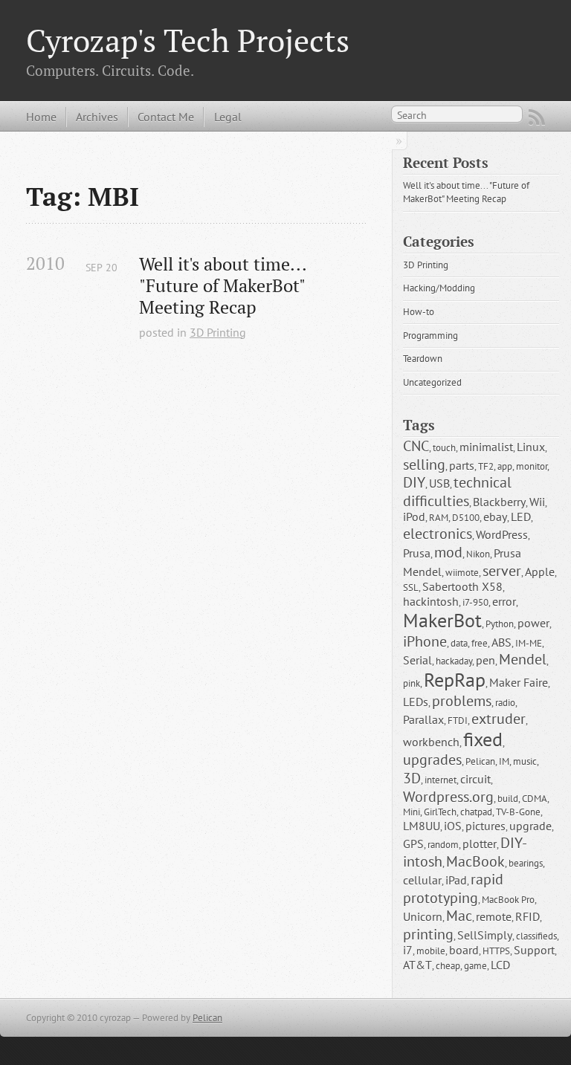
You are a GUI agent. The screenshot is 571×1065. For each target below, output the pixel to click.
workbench (431, 741)
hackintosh (431, 601)
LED (521, 516)
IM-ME (528, 643)
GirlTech (440, 812)
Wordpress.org (448, 796)
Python (499, 624)
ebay (495, 516)
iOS (453, 825)
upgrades (432, 759)
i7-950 (475, 602)
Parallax (423, 719)
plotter (479, 843)
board (464, 949)
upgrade (530, 825)
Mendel (522, 659)
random (443, 844)
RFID (527, 916)
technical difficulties (459, 491)
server (502, 570)
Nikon (478, 554)
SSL (411, 587)
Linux (531, 446)
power (533, 622)
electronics (437, 533)
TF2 (486, 466)
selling (424, 464)
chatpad (476, 812)
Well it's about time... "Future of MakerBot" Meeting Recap (224, 285)
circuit (475, 778)
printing (428, 934)
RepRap (454, 679)
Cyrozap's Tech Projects (187, 40)
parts (461, 465)
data (459, 643)
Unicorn (422, 916)
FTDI (458, 720)
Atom (537, 117)
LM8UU (421, 825)
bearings (526, 863)
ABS (501, 642)
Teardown (422, 358)
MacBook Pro (508, 899)
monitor (531, 466)
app (504, 466)
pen (485, 660)
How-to (418, 311)
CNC (416, 446)
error (504, 601)
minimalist (486, 446)
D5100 (466, 517)
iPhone (425, 641)
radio (505, 702)
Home (41, 116)
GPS (413, 843)
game (475, 965)
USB (439, 483)
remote (494, 916)
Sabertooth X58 (462, 586)
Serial (417, 660)
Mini (411, 812)
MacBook (475, 861)
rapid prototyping (455, 888)
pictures (485, 825)
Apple (540, 571)
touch (444, 447)
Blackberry (499, 501)
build (507, 798)
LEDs (415, 701)
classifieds (536, 936)
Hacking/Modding (439, 288)
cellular (422, 880)
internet (441, 780)
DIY (414, 482)
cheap (448, 965)
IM (504, 761)
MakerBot (442, 620)
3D (412, 778)
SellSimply (484, 935)
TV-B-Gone (518, 812)
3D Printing (218, 332)
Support (534, 949)
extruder (498, 718)
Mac (459, 915)
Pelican (480, 761)
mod (448, 552)
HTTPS (496, 951)
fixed (483, 739)
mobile (430, 951)
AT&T (417, 964)
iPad (456, 880)
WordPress (502, 534)
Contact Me (166, 116)
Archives (97, 116)
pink (411, 683)
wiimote (462, 572)
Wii (537, 501)
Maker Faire (518, 682)
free (479, 643)
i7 (408, 949)
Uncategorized (432, 382)
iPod (414, 516)
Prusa (416, 553)
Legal (228, 116)
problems (461, 700)
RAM (438, 517)
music (525, 761)
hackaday (454, 661)
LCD (500, 964)
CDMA (534, 798)
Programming (430, 335)
